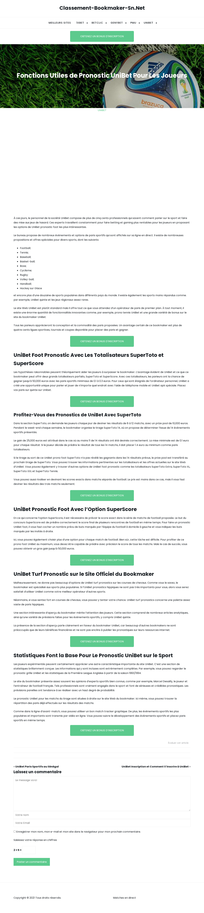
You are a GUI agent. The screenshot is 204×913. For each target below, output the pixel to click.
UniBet (148, 23)
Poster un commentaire (32, 862)
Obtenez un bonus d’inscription (102, 730)
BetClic (97, 23)
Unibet (102, 110)
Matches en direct (124, 898)
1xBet (80, 23)
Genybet (117, 23)
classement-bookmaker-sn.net (102, 7)
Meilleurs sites (60, 23)
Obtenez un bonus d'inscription (102, 36)
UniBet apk (158, 385)
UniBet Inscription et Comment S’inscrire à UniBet (155, 766)
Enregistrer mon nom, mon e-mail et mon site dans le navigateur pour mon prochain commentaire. (78, 832)
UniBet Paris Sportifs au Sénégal (37, 766)
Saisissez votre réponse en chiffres (35, 840)
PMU (133, 23)
